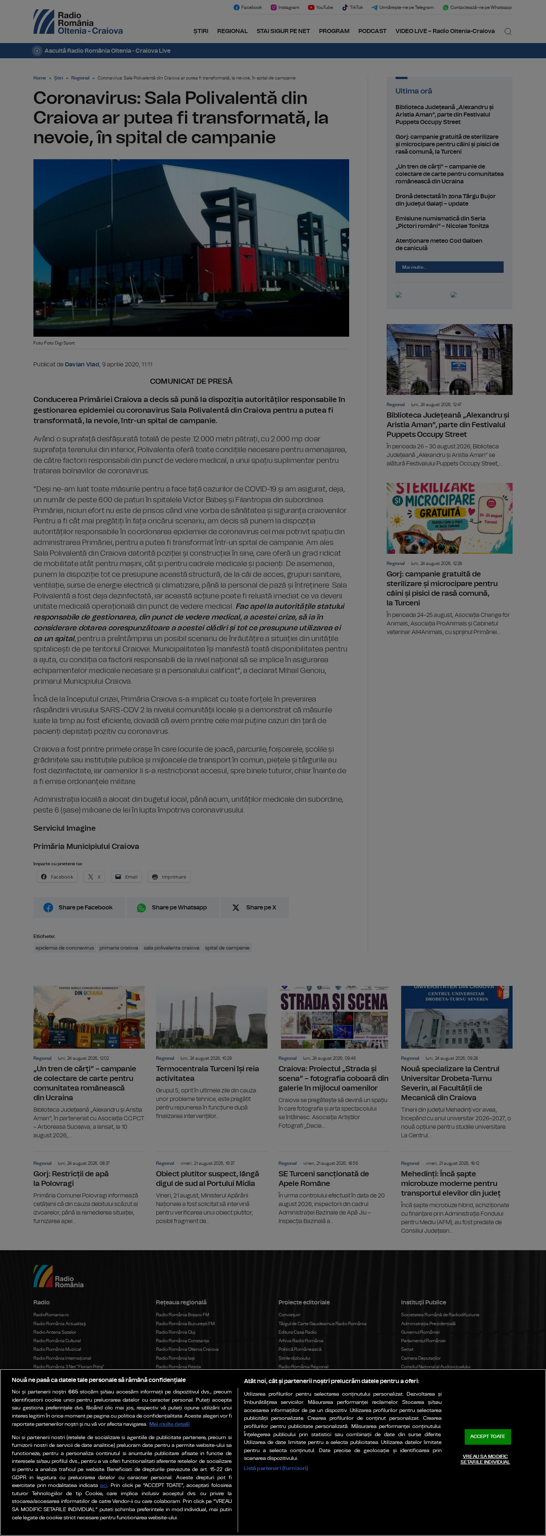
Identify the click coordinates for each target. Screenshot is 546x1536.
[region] (273, 1452)
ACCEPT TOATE (487, 1436)
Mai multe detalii (169, 1424)
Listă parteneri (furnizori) (276, 1468)
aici (103, 1485)
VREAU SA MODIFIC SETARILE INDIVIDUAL (485, 1459)
